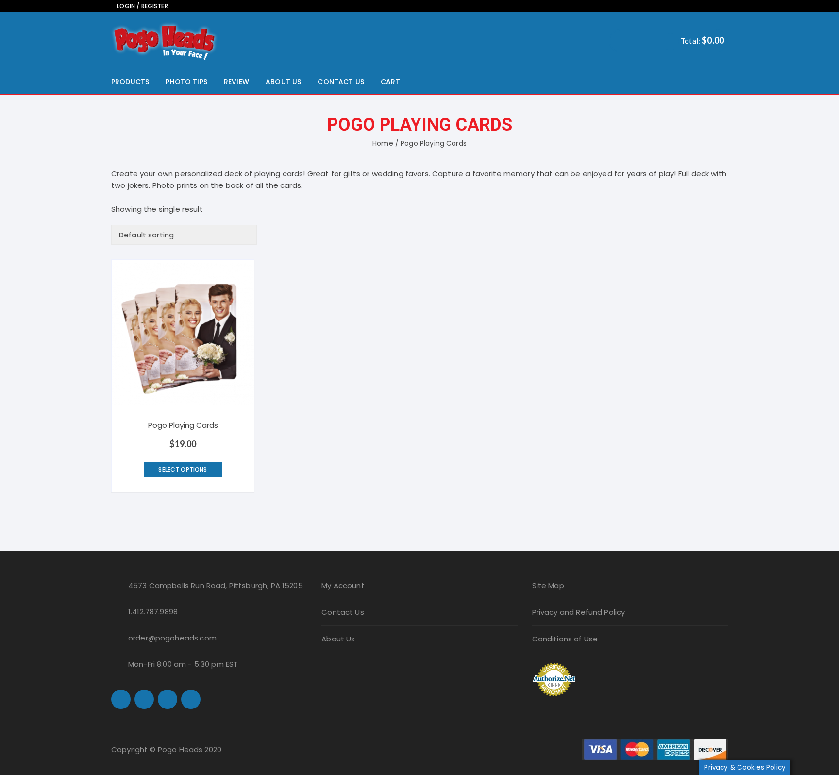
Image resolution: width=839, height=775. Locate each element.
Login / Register (142, 6)
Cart (390, 81)
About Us (283, 81)
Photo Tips (186, 81)
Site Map (548, 585)
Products (130, 81)
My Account (343, 585)
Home (382, 143)
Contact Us (341, 81)
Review (236, 81)
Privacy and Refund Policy (578, 612)
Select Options (182, 469)
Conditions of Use (565, 639)
